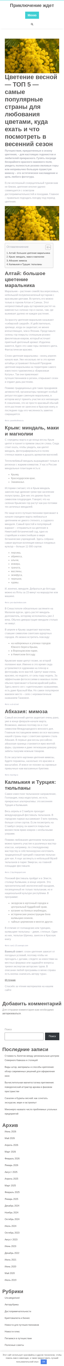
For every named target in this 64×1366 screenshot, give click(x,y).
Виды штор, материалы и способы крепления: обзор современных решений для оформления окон (30, 1071)
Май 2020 (10, 1273)
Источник (10, 980)
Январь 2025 (11, 1199)
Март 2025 (10, 1185)
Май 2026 (10, 1138)
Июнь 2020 (10, 1266)
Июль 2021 (10, 1259)
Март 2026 (10, 1151)
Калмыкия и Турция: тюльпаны (25, 264)
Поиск (8, 1029)
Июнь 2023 (10, 1246)
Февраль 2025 (12, 1192)
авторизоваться (11, 1013)
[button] (46, 248)
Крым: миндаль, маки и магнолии (26, 256)
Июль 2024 (10, 1226)
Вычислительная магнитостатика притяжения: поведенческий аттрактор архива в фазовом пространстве (29, 1087)
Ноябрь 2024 (11, 1212)
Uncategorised (12, 1297)
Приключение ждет (32, 5)
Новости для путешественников (22, 1324)
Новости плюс (12, 1331)
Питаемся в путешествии (18, 1338)
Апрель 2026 (11, 1145)
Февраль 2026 (12, 1158)
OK (43, 1362)
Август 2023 (11, 1239)
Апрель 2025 (11, 1178)
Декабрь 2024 (12, 1205)
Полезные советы (14, 1345)
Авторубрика (11, 1304)
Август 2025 (11, 1172)
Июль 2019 (10, 1280)
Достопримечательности (18, 1311)
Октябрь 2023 (12, 1232)
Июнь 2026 (10, 1131)
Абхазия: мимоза (18, 260)
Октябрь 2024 (12, 1219)
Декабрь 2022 (12, 1253)
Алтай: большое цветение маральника (29, 253)
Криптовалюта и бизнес (17, 1318)
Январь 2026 (11, 1165)
